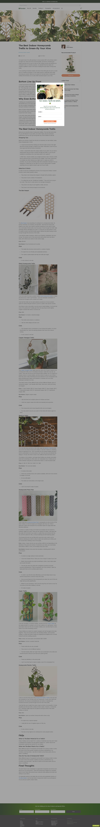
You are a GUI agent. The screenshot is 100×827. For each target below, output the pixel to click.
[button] (62, 83)
